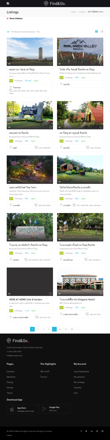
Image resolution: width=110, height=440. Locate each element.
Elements (11, 377)
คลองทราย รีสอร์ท (19, 132)
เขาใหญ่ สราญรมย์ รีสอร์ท (73, 132)
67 (66, 329)
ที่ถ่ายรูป (28, 81)
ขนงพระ (16, 260)
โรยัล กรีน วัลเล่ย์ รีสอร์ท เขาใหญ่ (77, 69)
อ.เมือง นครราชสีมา (70, 314)
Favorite (77, 387)
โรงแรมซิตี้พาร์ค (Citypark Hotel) (77, 299)
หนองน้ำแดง (68, 260)
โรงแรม (43, 377)
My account (79, 377)
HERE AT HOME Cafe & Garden (25, 299)
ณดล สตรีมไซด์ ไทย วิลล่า (23, 187)
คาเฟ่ (27, 311)
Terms (9, 393)
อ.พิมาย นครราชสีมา (21, 318)
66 (60, 329)
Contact (10, 371)
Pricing (10, 382)
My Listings (79, 382)
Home (73, 12)
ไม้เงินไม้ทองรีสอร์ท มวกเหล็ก (75, 187)
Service (10, 387)
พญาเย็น (66, 84)
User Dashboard (81, 371)
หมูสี (14, 148)
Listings (82, 12)
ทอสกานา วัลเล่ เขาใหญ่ (21, 69)
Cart (76, 393)
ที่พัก (77, 78)
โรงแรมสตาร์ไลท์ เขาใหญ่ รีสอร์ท (77, 244)
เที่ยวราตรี (44, 371)
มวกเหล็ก (16, 205)
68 (72, 329)
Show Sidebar (16, 18)
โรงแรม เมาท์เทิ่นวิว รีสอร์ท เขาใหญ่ (28, 244)
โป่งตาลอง (17, 88)
